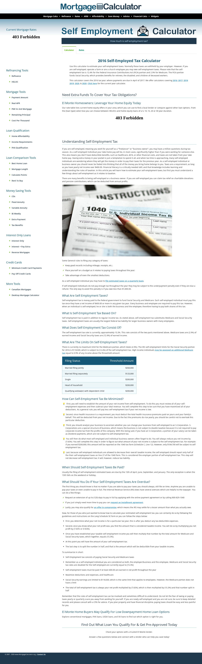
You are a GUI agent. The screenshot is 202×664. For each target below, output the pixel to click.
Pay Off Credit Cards (21, 273)
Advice (126, 16)
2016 (175, 80)
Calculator (69, 50)
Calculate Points (19, 175)
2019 (72, 83)
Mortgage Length (20, 169)
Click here (92, 83)
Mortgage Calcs (50, 16)
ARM (86, 16)
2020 (77, 83)
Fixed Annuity (18, 202)
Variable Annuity (19, 208)
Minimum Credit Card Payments (27, 268)
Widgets (155, 16)
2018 (186, 80)
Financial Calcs (140, 16)
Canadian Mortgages (21, 289)
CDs (13, 196)
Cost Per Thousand (21, 120)
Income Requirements (22, 142)
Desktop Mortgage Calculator (25, 295)
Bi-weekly (16, 213)
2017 (180, 80)
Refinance (66, 16)
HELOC (15, 81)
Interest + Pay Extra (21, 246)
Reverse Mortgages (21, 252)
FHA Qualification (20, 147)
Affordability (98, 16)
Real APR (16, 103)
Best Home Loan (19, 163)
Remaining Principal (21, 114)
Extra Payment (19, 219)
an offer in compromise (105, 507)
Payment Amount (20, 97)
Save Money (113, 16)
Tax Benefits (17, 225)
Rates (77, 16)
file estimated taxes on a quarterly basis (124, 281)
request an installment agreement (127, 502)
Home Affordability (21, 136)
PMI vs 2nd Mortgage (22, 109)
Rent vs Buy (17, 180)
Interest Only (18, 241)
